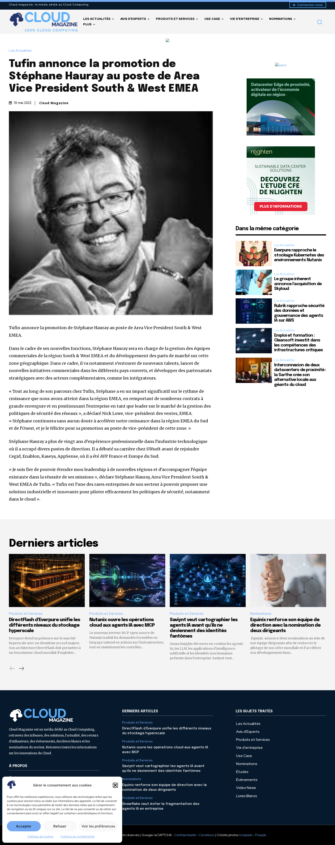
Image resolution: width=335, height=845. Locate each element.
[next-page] (21, 668)
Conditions (206, 835)
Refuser (59, 826)
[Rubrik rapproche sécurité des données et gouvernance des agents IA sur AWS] (254, 311)
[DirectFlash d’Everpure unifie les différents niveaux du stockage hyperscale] (47, 580)
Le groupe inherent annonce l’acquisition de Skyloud (298, 284)
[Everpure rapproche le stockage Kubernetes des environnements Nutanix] (254, 253)
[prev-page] (12, 668)
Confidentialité (185, 835)
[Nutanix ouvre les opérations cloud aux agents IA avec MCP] (127, 580)
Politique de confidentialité (78, 836)
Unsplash (246, 835)
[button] (115, 785)
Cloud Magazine (54, 103)
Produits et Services (26, 613)
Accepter (23, 826)
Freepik (260, 835)
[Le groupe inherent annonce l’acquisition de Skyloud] (254, 282)
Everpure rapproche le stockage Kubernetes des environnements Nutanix (299, 255)
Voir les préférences (98, 826)
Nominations (260, 613)
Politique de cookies (41, 836)
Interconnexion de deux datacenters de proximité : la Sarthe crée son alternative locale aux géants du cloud (300, 375)
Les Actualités (20, 50)
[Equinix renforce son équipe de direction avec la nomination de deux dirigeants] (288, 580)
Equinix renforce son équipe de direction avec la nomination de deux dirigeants (285, 625)
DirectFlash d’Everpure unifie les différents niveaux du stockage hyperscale (44, 625)
